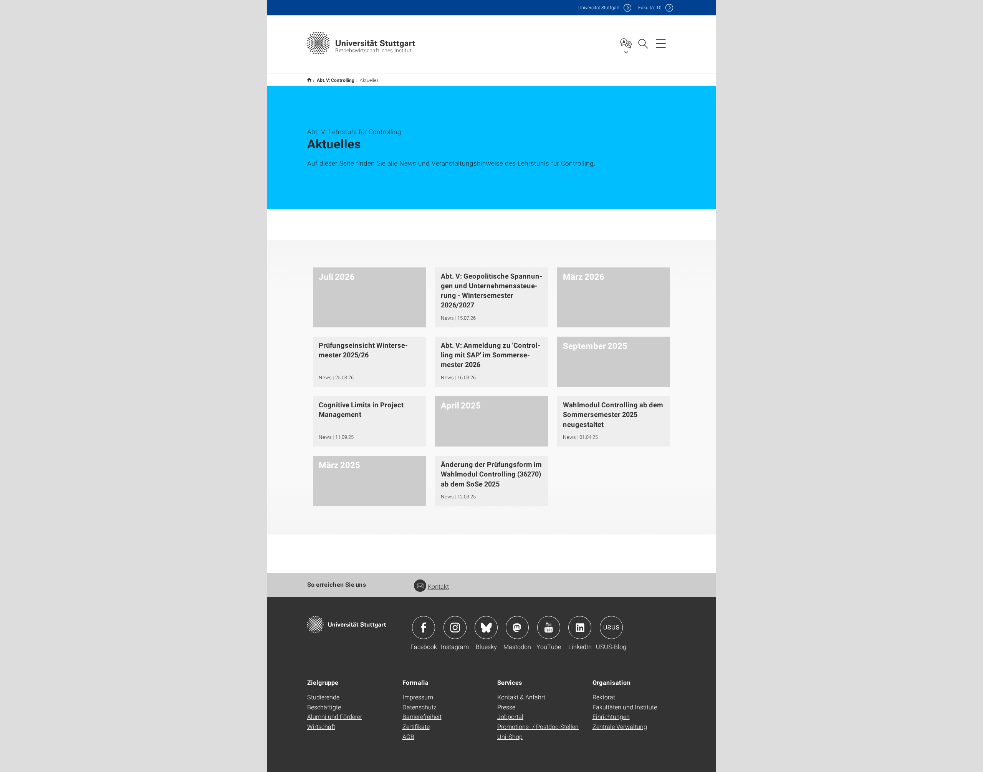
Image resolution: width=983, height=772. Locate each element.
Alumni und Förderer (334, 716)
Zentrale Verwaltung (619, 726)
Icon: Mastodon (517, 627)
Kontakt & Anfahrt (521, 697)
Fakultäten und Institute (624, 707)
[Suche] (643, 43)
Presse (506, 707)
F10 (650, 7)
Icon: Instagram (455, 627)
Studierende (323, 697)
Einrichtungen (611, 716)
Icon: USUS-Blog (611, 627)
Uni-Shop (510, 736)
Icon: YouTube (548, 627)
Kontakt (438, 586)
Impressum (417, 697)
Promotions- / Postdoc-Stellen (538, 726)
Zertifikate (416, 726)
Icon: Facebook (423, 627)
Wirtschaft (321, 726)
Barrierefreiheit (422, 716)
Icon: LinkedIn (579, 627)
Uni (599, 7)
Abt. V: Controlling (335, 80)
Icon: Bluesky (486, 627)
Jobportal (510, 716)
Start (309, 79)
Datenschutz (419, 707)
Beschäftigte (324, 707)
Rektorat (603, 697)
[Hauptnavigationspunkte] (661, 43)
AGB (408, 736)
